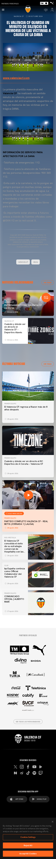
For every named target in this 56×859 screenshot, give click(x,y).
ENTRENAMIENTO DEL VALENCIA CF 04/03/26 (23, 306)
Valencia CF (19, 16)
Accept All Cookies (27, 853)
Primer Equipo (10, 404)
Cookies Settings (28, 837)
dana (35, 261)
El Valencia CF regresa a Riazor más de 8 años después (25, 408)
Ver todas (48, 282)
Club (6, 565)
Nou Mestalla (10, 538)
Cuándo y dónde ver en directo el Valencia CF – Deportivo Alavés (15, 328)
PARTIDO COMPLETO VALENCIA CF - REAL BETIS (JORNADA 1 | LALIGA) (26, 523)
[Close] (52, 821)
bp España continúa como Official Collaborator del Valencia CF (14, 572)
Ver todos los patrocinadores (28, 721)
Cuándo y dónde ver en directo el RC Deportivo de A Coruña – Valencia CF (23, 462)
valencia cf (23, 261)
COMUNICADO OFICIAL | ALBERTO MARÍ (14, 599)
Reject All (28, 845)
